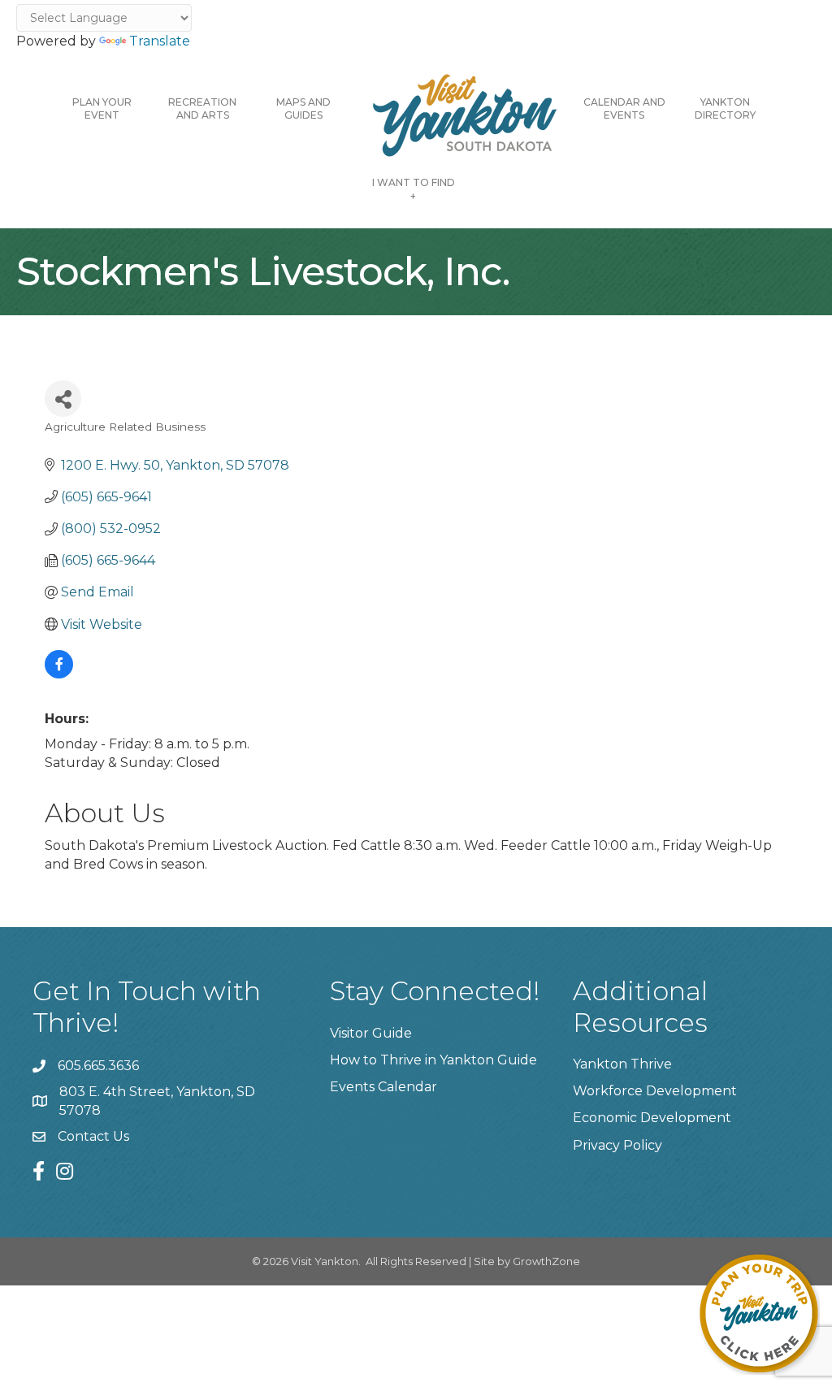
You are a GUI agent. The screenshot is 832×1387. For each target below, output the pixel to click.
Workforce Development (655, 1091)
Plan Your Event (102, 109)
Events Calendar (383, 1086)
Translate (159, 41)
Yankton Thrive (622, 1064)
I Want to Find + (413, 189)
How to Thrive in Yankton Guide (433, 1060)
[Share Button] (63, 398)
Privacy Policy (617, 1145)
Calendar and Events (624, 109)
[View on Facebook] (59, 674)
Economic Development (652, 1117)
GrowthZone (546, 1261)
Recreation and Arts (202, 109)
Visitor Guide (371, 1033)
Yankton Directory (725, 109)
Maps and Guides (303, 109)
